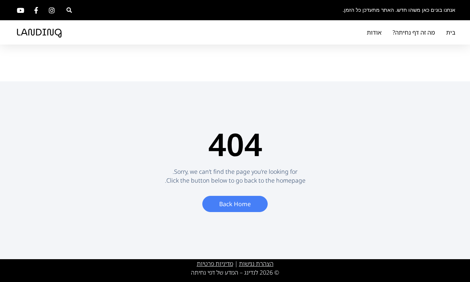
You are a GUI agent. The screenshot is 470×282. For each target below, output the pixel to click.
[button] (69, 10)
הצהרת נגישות (256, 264)
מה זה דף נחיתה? (414, 32)
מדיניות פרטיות (215, 264)
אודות (374, 32)
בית (450, 32)
